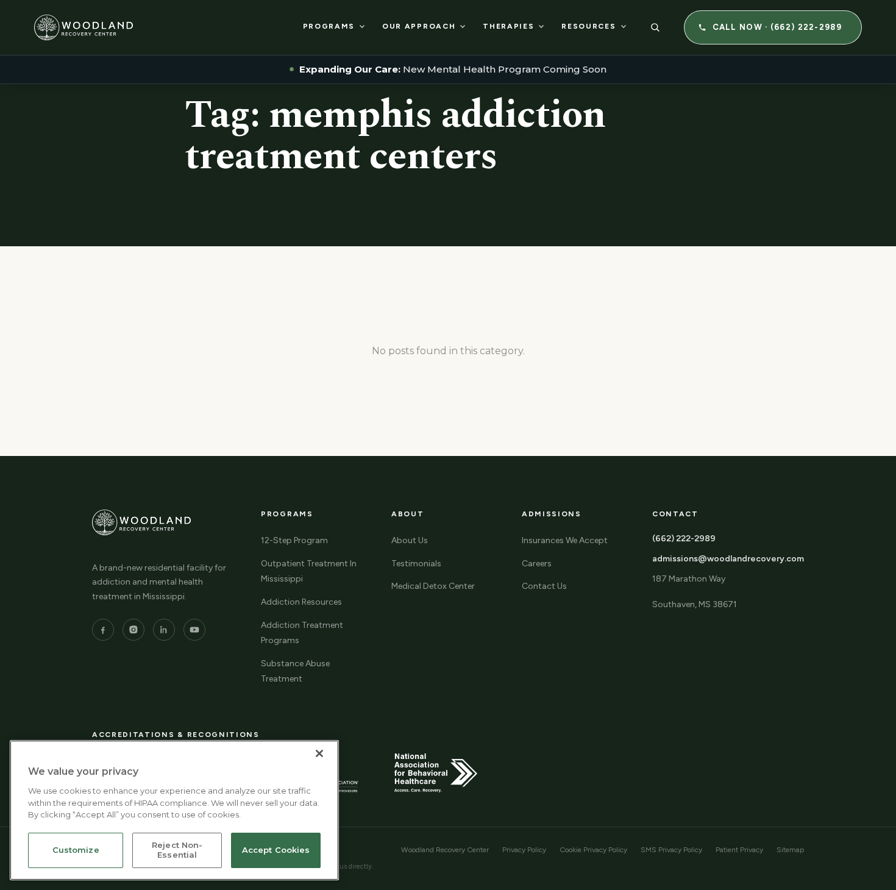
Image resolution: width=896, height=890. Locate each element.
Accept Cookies (276, 850)
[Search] (655, 27)
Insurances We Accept (565, 540)
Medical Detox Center (433, 586)
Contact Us (544, 586)
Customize (75, 850)
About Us (409, 540)
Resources (588, 26)
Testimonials (416, 563)
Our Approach (418, 26)
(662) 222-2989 (684, 538)
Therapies (508, 26)
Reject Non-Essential (177, 850)
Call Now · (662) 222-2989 (777, 27)
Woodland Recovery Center (445, 850)
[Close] (319, 753)
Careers (537, 563)
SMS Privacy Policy (671, 850)
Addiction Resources (301, 602)
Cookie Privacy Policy (593, 850)
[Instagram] (133, 630)
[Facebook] (103, 630)
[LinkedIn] (164, 630)
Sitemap (790, 850)
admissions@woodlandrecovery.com (728, 559)
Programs (329, 26)
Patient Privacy (739, 850)
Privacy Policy (524, 850)
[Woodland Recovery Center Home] (83, 27)
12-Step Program (294, 540)
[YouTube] (194, 630)
